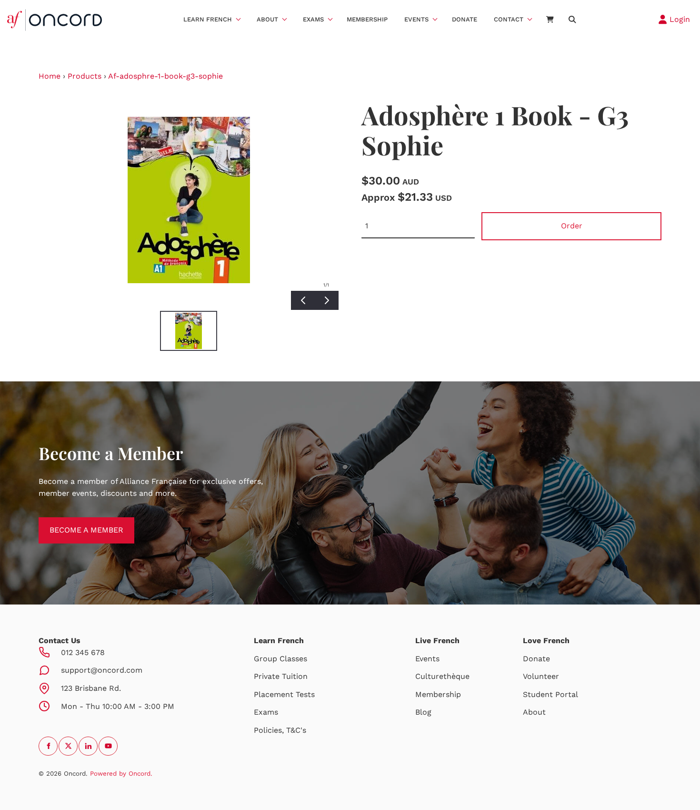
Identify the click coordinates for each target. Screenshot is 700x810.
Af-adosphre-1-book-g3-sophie (165, 76)
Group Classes (280, 658)
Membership (367, 19)
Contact (508, 19)
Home (49, 76)
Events (416, 19)
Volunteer (541, 676)
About (267, 19)
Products (84, 76)
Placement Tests (284, 694)
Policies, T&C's (280, 730)
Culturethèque (442, 676)
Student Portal (550, 694)
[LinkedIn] (88, 746)
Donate (464, 19)
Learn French (207, 19)
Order (571, 225)
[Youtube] (108, 746)
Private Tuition (281, 676)
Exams (313, 19)
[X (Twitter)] (68, 746)
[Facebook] (48, 746)
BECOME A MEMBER (75, 522)
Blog (423, 712)
